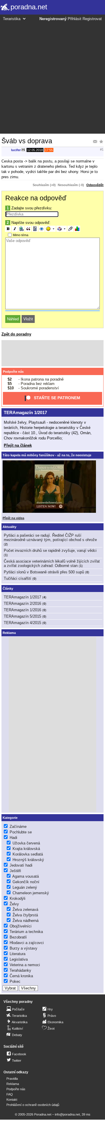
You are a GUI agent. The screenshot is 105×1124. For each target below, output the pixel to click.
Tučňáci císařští (17, 578)
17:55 (49, 150)
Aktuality (9, 527)
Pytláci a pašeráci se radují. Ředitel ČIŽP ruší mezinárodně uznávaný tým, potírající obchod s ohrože (50, 537)
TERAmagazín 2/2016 (22, 603)
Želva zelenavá (25, 909)
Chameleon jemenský (31, 893)
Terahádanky (20, 970)
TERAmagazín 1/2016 (22, 610)
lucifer (16, 150)
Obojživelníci (21, 926)
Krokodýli (17, 898)
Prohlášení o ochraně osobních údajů (32, 1105)
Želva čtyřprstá (25, 915)
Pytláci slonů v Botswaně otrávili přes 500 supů (44, 572)
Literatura (17, 954)
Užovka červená (26, 843)
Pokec (15, 981)
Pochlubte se (21, 832)
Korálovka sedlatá (28, 854)
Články (8, 588)
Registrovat (92, 19)
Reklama (12, 1084)
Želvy (14, 904)
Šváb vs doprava (26, 141)
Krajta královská (26, 848)
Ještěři (15, 871)
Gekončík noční (26, 882)
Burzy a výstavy (23, 948)
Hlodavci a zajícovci (27, 943)
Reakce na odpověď (35, 198)
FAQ (9, 1094)
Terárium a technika (26, 931)
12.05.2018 (35, 150)
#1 (102, 149)
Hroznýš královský (28, 860)
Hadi (13, 837)
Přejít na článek (18, 445)
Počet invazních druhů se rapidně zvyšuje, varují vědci (50, 550)
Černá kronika (21, 976)
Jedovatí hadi (21, 865)
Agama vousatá (25, 876)
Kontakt (11, 1099)
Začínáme (18, 826)
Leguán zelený (25, 887)
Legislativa (19, 959)
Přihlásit (74, 19)
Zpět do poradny (16, 334)
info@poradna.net (67, 1114)
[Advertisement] (52, 76)
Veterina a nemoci (25, 965)
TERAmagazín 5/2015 (22, 616)
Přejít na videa (13, 518)
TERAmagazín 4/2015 (22, 623)
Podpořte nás (13, 371)
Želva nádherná (25, 920)
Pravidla (12, 1078)
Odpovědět (95, 185)
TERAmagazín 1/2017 (25, 412)
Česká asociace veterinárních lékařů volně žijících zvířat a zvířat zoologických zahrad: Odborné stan (52, 563)
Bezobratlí (18, 937)
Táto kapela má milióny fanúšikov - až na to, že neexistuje (47, 455)
